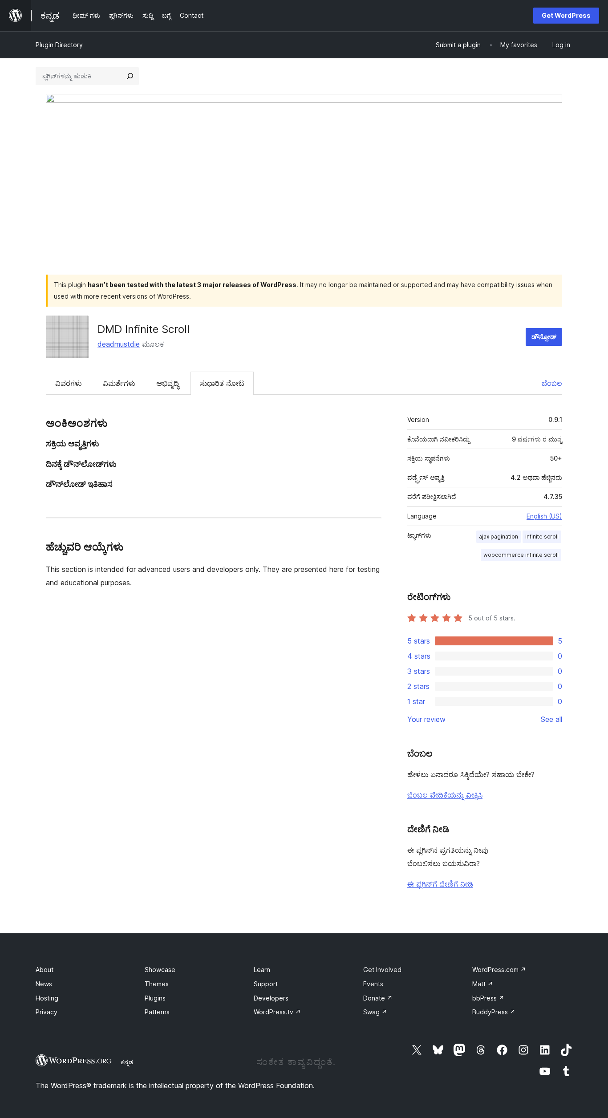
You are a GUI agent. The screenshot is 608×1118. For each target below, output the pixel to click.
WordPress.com (499, 969)
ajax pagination (498, 536)
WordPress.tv (277, 1012)
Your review (426, 719)
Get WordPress (566, 15)
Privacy (46, 1012)
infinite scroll (542, 536)
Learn (262, 969)
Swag (375, 1012)
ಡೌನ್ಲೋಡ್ (543, 336)
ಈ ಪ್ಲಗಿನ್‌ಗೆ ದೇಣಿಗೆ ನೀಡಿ (440, 883)
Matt (482, 984)
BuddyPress (493, 1012)
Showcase (160, 969)
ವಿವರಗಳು (68, 383)
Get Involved (382, 969)
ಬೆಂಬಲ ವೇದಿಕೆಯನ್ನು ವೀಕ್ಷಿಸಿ (444, 794)
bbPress (488, 998)
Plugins (155, 998)
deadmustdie (118, 344)
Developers (271, 998)
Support (266, 984)
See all (551, 719)
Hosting (47, 998)
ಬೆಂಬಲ (552, 383)
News (44, 984)
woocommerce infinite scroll (521, 554)
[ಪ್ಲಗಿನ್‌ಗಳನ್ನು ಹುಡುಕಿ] (130, 76)
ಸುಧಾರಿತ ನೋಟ (222, 383)
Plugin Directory (59, 45)
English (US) (544, 516)
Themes (157, 984)
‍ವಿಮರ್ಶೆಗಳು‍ (119, 383)
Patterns (157, 1012)
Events (373, 984)
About (44, 969)
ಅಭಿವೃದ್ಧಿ (167, 383)
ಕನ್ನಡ (127, 1061)
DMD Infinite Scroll (143, 329)
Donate (378, 998)
